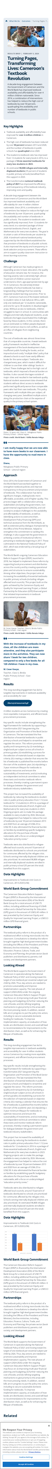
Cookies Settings (26, 1457)
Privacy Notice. (35, 1452)
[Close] (49, 1425)
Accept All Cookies (26, 1464)
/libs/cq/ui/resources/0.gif (17, 703)
